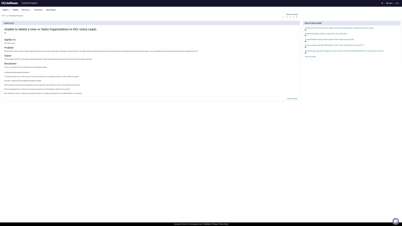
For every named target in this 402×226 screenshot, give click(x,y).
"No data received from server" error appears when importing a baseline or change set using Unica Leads (339, 28)
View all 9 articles (310, 57)
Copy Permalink (292, 99)
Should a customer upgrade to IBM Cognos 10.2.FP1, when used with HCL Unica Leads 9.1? (334, 45)
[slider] (290, 16)
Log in (397, 3)
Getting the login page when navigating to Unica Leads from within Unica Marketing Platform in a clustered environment (344, 51)
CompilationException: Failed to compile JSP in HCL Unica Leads (326, 34)
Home (4, 16)
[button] (382, 3)
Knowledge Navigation (15, 16)
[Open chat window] (396, 221)
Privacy (215, 224)
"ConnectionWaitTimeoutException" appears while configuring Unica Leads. (329, 39)
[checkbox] (283, 17)
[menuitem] (389, 2)
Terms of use (223, 224)
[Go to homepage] (9, 3)
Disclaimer (207, 224)
